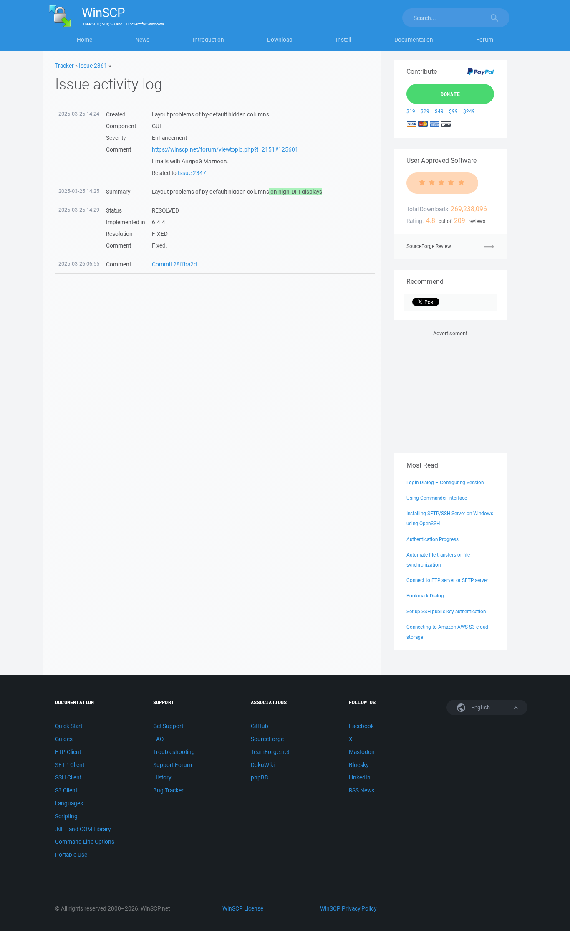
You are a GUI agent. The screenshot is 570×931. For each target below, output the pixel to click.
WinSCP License (242, 908)
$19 (410, 111)
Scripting (66, 816)
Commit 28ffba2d (174, 264)
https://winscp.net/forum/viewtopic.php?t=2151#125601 (225, 149)
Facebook (361, 726)
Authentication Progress (432, 539)
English (479, 707)
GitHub (259, 726)
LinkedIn (360, 777)
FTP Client (68, 752)
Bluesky (358, 765)
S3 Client (66, 790)
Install (343, 39)
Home (84, 39)
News (142, 39)
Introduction (208, 39)
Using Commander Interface (436, 498)
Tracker (64, 65)
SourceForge (267, 739)
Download (280, 39)
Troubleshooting (174, 752)
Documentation (413, 39)
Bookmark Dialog (425, 595)
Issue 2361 (93, 65)
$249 (469, 111)
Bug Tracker (168, 790)
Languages (69, 803)
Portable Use (71, 854)
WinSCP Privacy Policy (348, 908)
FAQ (158, 739)
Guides (64, 739)
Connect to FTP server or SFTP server (447, 580)
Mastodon (362, 752)
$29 (425, 111)
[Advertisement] (450, 390)
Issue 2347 (192, 173)
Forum (484, 39)
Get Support (168, 726)
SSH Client (68, 777)
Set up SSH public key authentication (446, 611)
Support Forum (172, 765)
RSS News (361, 790)
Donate (450, 94)
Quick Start (68, 726)
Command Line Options (84, 841)
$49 (439, 111)
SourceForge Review (428, 246)
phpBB (259, 777)
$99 (453, 111)
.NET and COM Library (83, 829)
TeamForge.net (270, 752)
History (162, 777)
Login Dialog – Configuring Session (445, 482)
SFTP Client (69, 765)
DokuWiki (263, 765)
